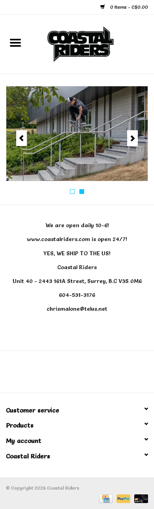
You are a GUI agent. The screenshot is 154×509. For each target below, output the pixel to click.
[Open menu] (15, 42)
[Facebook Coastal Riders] (70, 374)
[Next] (132, 138)
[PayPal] (122, 497)
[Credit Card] (105, 497)
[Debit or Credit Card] (139, 497)
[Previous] (21, 138)
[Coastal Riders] (92, 42)
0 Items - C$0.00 (128, 7)
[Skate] (77, 133)
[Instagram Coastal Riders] (84, 374)
